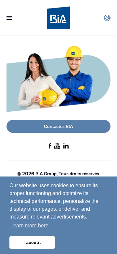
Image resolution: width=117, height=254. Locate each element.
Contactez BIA (58, 126)
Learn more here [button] (29, 225)
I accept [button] (32, 242)
